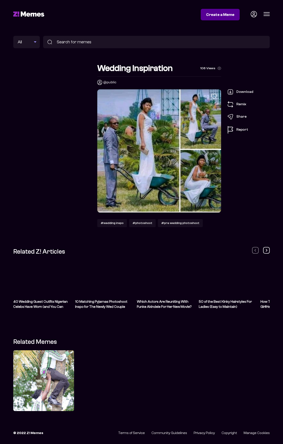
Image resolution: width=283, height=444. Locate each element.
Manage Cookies (257, 433)
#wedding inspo (112, 223)
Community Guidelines (169, 433)
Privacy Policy (204, 433)
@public (109, 82)
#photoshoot (142, 223)
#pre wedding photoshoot (180, 223)
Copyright (229, 433)
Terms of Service (131, 433)
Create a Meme (220, 14)
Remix (241, 104)
